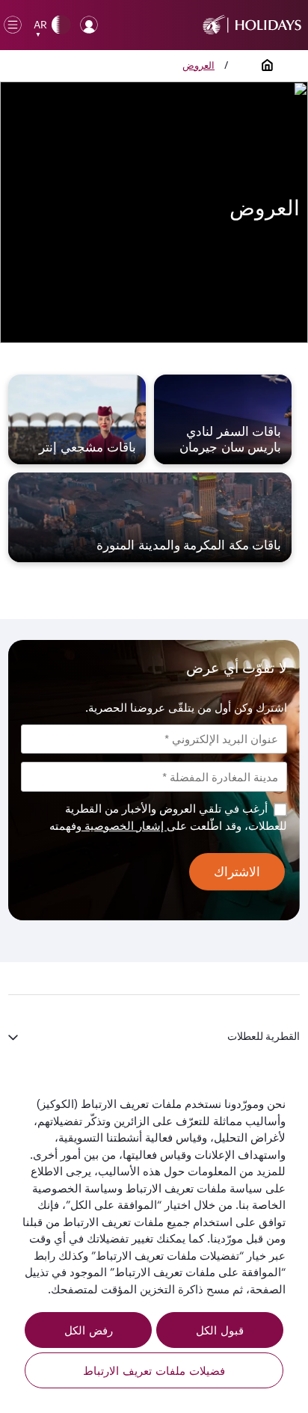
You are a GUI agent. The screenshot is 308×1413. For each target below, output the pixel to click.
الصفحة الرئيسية (267, 65)
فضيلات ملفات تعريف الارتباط (154, 1370)
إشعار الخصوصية (124, 825)
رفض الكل (88, 1330)
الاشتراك (237, 871)
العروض (198, 65)
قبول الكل (220, 1330)
